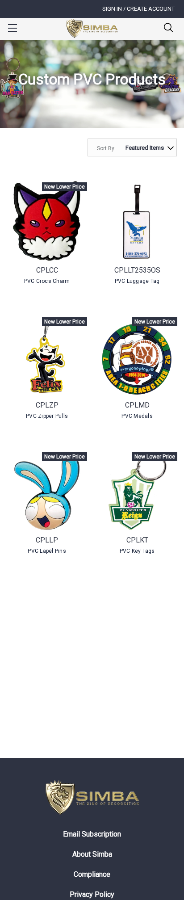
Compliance (92, 874)
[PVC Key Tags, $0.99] (137, 491)
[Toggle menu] (12, 28)
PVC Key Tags (137, 551)
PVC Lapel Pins (47, 551)
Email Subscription (92, 834)
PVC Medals (137, 416)
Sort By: (106, 148)
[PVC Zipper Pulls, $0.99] (47, 356)
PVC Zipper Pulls (47, 416)
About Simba (92, 854)
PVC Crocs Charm (47, 281)
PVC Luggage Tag (137, 281)
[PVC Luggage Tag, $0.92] (137, 221)
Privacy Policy (92, 894)
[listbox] (147, 147)
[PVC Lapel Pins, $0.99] (47, 491)
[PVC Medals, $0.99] (137, 356)
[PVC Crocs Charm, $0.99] (47, 221)
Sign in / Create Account (138, 8)
